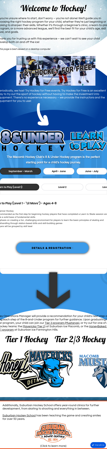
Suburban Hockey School (19, 415)
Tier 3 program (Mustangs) (62, 322)
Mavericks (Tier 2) (34, 326)
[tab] (20, 171)
